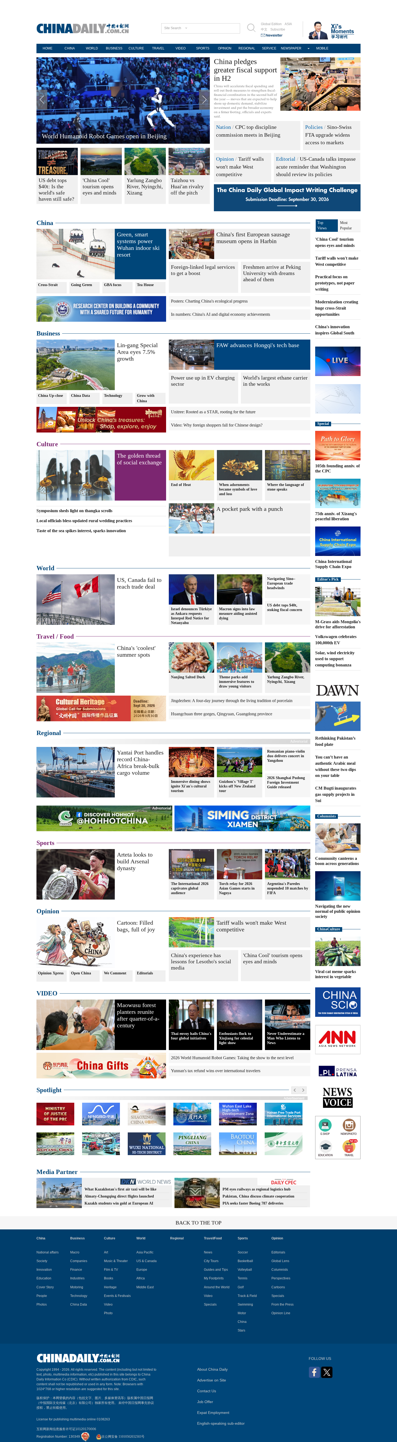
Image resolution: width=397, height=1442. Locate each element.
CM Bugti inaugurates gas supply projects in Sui (335, 794)
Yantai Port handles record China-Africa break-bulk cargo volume (140, 762)
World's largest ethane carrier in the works (275, 381)
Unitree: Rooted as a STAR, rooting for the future (213, 412)
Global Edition (271, 24)
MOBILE (322, 48)
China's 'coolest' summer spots (136, 651)
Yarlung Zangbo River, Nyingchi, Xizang (285, 679)
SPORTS (202, 48)
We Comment (115, 973)
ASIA (288, 24)
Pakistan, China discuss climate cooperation (258, 1196)
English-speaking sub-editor (221, 1423)
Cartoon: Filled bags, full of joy (136, 926)
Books (108, 1278)
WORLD (92, 48)
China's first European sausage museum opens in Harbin (253, 237)
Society (41, 1261)
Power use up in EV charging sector (203, 381)
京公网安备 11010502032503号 (123, 1436)
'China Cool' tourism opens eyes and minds (272, 958)
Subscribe (277, 29)
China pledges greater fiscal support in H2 (245, 69)
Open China (81, 973)
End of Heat (181, 485)
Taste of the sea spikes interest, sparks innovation (81, 530)
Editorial (285, 159)
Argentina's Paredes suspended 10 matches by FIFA (287, 888)
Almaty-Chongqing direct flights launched (119, 1196)
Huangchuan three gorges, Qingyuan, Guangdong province (221, 714)
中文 (264, 29)
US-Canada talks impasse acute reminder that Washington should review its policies (316, 166)
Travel (45, 636)
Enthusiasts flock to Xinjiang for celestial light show (236, 1038)
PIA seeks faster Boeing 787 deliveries (253, 1203)
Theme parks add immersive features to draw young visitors (236, 681)
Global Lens (280, 1261)
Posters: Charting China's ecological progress (209, 301)
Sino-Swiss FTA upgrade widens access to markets (328, 134)
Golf (241, 1287)
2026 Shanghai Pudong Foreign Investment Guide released (286, 782)
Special (323, 424)
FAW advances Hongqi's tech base (257, 345)
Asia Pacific (144, 1252)
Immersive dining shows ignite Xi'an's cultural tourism (190, 786)
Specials (210, 1304)
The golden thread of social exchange (139, 459)
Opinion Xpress (50, 973)
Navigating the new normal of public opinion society (337, 911)
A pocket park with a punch (249, 508)
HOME (47, 48)
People (41, 1296)
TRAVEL (158, 48)
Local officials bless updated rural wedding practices (84, 520)
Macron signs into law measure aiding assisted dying (238, 613)
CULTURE (136, 48)
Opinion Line (280, 1313)
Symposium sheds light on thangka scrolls (74, 510)
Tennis (242, 1278)
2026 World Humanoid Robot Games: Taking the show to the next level (232, 1057)
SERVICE (269, 48)
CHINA (70, 48)
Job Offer (205, 1402)
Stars (241, 1330)
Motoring (76, 1287)
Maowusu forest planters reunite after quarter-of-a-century (118, 136)
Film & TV (111, 1270)
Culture (47, 444)
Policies (314, 127)
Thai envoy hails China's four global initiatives (191, 1036)
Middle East (145, 1287)
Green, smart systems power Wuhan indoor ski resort (138, 244)
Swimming (245, 1304)
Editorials (145, 973)
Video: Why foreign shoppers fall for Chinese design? (217, 425)
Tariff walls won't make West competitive (240, 166)
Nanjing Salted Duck (188, 677)
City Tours (211, 1261)
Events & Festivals (117, 1296)
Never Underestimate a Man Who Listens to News (285, 1038)
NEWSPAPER (291, 48)
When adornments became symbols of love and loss (238, 489)
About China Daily (212, 1369)
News (208, 1252)
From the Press (282, 1304)
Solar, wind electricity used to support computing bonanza (335, 659)
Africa (140, 1278)
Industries (77, 1278)
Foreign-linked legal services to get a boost (203, 270)
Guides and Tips (216, 1270)
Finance (76, 1270)
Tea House (145, 285)
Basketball (245, 1261)
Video (108, 1304)
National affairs (47, 1252)
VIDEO (181, 48)
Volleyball (245, 1270)
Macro (74, 1252)
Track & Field (247, 1296)
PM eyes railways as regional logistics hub (257, 1189)
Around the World (217, 1287)
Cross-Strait (48, 285)
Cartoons (278, 1287)
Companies (78, 1261)
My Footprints (214, 1278)
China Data (80, 396)
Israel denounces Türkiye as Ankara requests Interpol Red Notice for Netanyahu (191, 616)
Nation (223, 127)
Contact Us (206, 1391)
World (45, 568)
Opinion (225, 159)
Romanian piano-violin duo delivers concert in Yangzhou (286, 756)
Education (43, 1278)
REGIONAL (246, 48)
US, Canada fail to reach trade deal (139, 583)
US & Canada (146, 1261)
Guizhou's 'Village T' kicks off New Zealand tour (237, 786)
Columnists (326, 816)
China (44, 222)
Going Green (81, 285)
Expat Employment (213, 1412)
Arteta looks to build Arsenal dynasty (135, 861)
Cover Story (45, 1287)
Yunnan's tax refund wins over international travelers (215, 1070)
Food (67, 636)
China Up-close (50, 396)
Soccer (243, 1252)
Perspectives (280, 1278)
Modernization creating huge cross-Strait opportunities (336, 308)
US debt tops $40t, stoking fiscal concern (284, 607)
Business (48, 333)
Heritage (110, 1287)
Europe (141, 1270)
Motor (242, 1313)
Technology (113, 396)
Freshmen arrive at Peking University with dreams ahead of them (272, 273)
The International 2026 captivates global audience (189, 888)
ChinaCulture (328, 929)
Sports (45, 842)
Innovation (44, 1270)
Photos (41, 1304)
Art (106, 1252)
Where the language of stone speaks (285, 487)
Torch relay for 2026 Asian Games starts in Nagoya (237, 888)
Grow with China (145, 398)
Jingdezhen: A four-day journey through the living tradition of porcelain (231, 700)
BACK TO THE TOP (198, 1223)
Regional (48, 732)
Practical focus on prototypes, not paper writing (335, 282)
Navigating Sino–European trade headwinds (281, 583)
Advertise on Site (211, 1380)
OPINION (224, 48)
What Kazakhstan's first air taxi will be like (120, 1189)
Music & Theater (116, 1261)
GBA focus (112, 285)
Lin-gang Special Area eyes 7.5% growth (137, 352)
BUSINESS (114, 48)
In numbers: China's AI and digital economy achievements (220, 314)
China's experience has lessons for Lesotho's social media (201, 961)
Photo (108, 1313)
